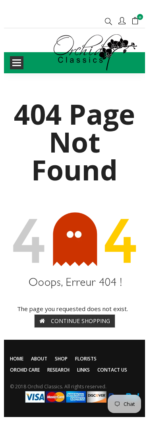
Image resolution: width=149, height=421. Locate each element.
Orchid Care (25, 369)
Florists (86, 358)
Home (16, 358)
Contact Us (112, 369)
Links (83, 369)
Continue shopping (80, 321)
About (39, 358)
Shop (61, 358)
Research (58, 369)
